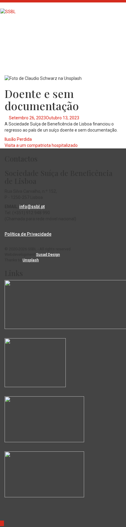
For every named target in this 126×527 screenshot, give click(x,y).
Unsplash (31, 260)
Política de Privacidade (28, 234)
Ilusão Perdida (18, 139)
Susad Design (48, 254)
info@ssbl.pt (32, 206)
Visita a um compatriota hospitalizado (41, 145)
